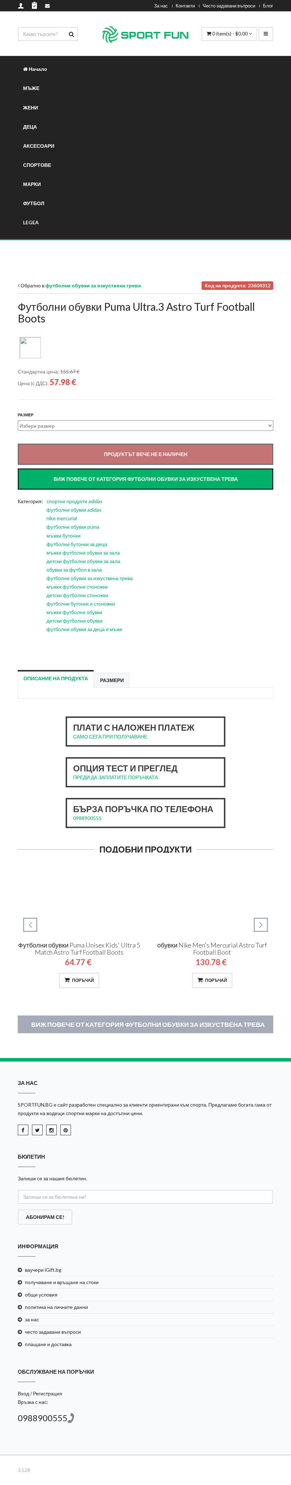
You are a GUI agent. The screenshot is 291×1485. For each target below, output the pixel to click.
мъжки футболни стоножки (77, 587)
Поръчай (83, 980)
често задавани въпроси (53, 1332)
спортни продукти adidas (74, 501)
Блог (268, 6)
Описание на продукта (55, 678)
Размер (25, 414)
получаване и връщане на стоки (62, 1282)
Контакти (185, 6)
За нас (161, 6)
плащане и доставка (48, 1344)
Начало (37, 69)
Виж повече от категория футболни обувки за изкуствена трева (148, 1024)
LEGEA (31, 222)
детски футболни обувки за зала (83, 561)
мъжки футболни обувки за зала (83, 553)
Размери (112, 680)
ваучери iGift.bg (43, 1270)
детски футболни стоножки (77, 595)
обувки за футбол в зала (74, 570)
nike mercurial (61, 518)
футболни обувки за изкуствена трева (89, 578)
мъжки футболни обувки (74, 612)
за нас (32, 1319)
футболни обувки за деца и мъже (84, 629)
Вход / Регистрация (40, 1393)
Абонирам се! (45, 1217)
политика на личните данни (56, 1307)
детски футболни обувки (74, 621)
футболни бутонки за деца (76, 544)
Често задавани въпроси (229, 6)
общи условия (41, 1295)
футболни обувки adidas (73, 510)
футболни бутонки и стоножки (80, 604)
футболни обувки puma (72, 527)
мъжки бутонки (63, 536)
